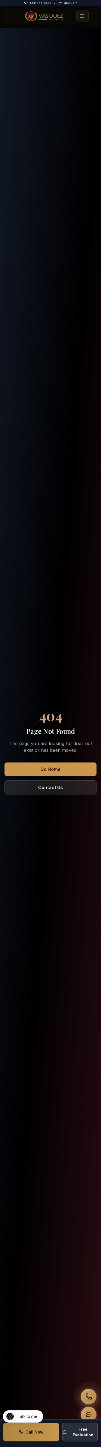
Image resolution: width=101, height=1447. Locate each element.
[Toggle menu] (82, 16)
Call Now (34, 1432)
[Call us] (89, 1396)
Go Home (50, 769)
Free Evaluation (83, 1432)
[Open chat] (89, 1414)
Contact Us (50, 787)
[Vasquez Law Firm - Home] (44, 16)
